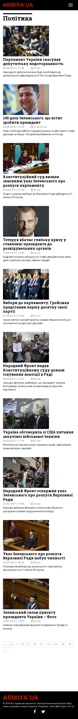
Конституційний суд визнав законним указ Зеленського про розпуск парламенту (34, 181)
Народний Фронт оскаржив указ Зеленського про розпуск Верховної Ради (38, 495)
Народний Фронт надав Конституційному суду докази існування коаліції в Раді (34, 370)
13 (55, 644)
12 (48, 644)
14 (62, 644)
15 (69, 644)
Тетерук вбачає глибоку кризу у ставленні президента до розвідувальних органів (34, 244)
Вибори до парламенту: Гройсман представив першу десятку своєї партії (36, 307)
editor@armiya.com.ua (61, 706)
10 (34, 644)
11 (41, 644)
